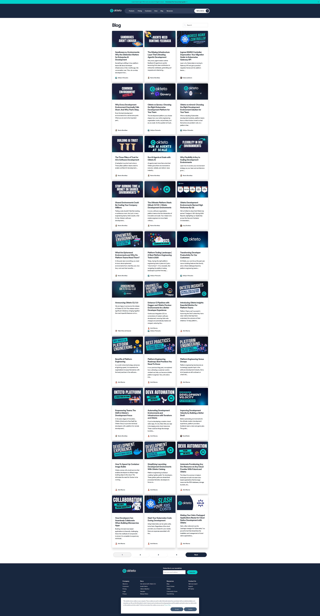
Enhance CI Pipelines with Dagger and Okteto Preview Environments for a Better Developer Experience (159, 306)
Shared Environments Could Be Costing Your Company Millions (127, 205)
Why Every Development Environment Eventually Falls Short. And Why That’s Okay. (127, 107)
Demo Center (170, 586)
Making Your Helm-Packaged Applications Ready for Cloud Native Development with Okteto (192, 519)
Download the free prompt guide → (176, 2)
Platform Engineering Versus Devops (192, 360)
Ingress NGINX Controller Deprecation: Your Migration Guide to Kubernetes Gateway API (192, 56)
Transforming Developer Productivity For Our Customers (190, 255)
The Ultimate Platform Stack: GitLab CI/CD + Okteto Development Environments (160, 205)
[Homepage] (129, 570)
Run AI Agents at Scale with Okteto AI (159, 158)
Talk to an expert (193, 584)
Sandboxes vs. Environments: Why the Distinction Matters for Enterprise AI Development (127, 56)
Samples (142, 591)
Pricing (140, 11)
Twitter (192, 589)
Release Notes (144, 594)
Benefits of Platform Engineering (123, 360)
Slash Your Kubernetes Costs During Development (160, 519)
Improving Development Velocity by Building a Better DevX (192, 413)
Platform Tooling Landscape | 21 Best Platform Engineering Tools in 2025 (160, 255)
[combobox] (195, 25)
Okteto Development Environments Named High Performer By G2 (191, 205)
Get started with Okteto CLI (148, 584)
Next (196, 555)
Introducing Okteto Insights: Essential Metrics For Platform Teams (192, 305)
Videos (168, 589)
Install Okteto (144, 586)
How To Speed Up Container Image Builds (127, 465)
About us (125, 584)
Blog (161, 11)
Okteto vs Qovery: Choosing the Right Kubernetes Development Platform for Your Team (159, 108)
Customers (148, 11)
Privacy (124, 594)
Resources (170, 11)
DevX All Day (170, 594)
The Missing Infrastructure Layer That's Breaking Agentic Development (159, 54)
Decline (190, 609)
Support (190, 586)
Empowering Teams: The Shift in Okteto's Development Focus (125, 413)
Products (131, 11)
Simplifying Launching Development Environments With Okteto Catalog (159, 466)
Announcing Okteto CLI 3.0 (126, 302)
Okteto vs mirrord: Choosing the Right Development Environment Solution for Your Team (192, 108)
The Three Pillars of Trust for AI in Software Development (127, 158)
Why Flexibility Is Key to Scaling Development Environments (190, 160)
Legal (124, 591)
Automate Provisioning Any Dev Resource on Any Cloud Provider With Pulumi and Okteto (191, 468)
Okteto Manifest (144, 589)
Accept (177, 609)
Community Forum (172, 591)
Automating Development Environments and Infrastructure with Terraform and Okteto (160, 414)
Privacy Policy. (167, 605)
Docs (156, 11)
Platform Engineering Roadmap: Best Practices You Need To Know (160, 361)
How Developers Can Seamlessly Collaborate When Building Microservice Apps (127, 522)
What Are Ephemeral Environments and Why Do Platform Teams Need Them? (127, 255)
